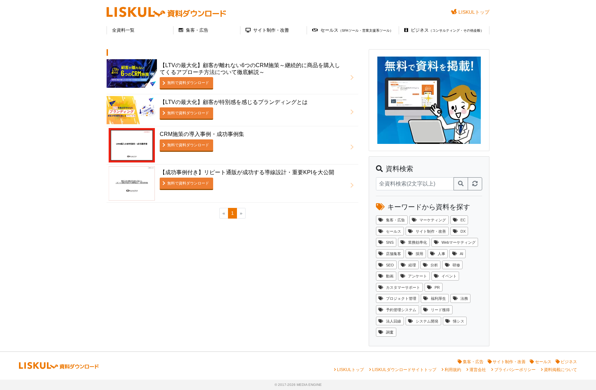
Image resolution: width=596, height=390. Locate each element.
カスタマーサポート (403, 287)
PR (437, 287)
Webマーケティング (458, 242)
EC (463, 220)
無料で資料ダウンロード (188, 83)
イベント (449, 276)
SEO (390, 265)
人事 (441, 254)
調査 (390, 332)
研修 (456, 265)
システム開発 (427, 321)
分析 (434, 265)
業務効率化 (417, 242)
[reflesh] (475, 183)
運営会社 (477, 369)
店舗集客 (393, 254)
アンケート (417, 276)
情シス (458, 321)
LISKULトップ (473, 12)
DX (463, 231)
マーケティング (432, 220)
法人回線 (393, 321)
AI (461, 254)
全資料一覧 (123, 30)
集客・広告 (197, 30)
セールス (356, 30)
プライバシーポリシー (515, 369)
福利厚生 (438, 298)
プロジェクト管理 (401, 298)
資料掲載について (560, 369)
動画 (390, 276)
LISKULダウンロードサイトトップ (404, 369)
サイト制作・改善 (271, 30)
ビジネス (447, 30)
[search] (461, 183)
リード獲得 (440, 310)
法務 (464, 298)
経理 (412, 265)
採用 (419, 254)
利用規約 (453, 369)
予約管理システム (401, 310)
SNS (390, 242)
